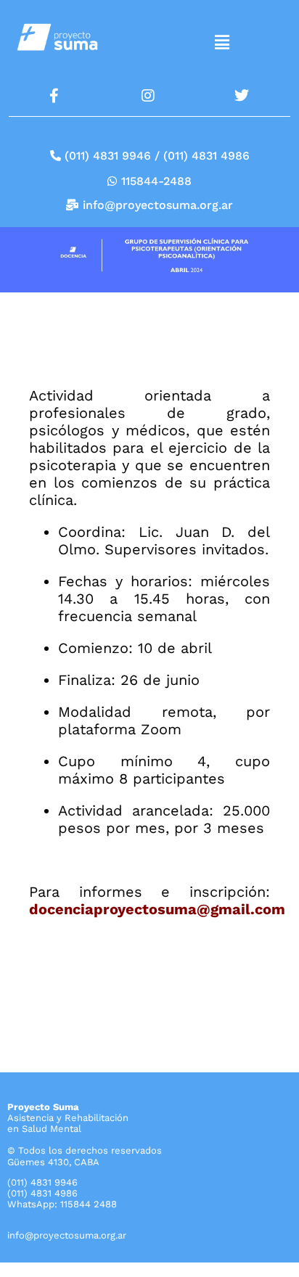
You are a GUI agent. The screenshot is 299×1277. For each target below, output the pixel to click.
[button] (222, 42)
